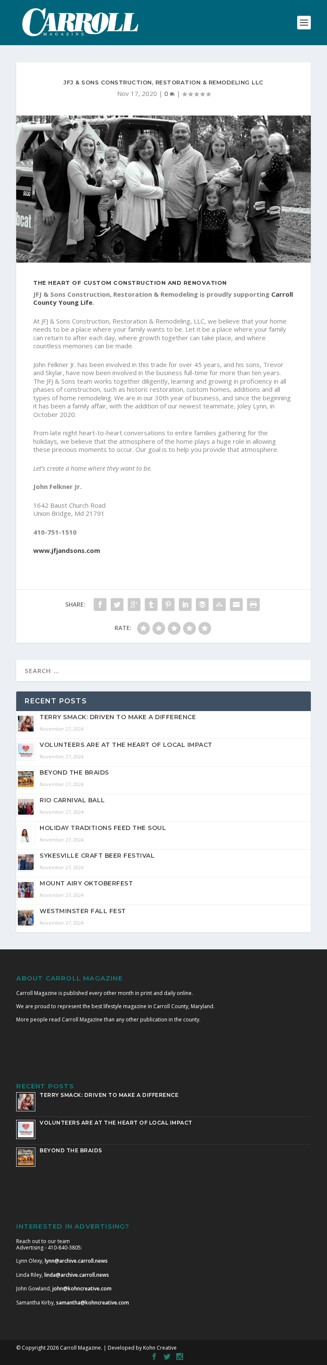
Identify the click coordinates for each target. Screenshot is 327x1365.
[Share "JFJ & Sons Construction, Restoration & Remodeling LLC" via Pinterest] (168, 604)
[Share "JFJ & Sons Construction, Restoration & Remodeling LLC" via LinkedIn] (185, 604)
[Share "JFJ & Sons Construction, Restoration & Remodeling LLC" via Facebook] (100, 604)
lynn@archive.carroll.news (76, 1260)
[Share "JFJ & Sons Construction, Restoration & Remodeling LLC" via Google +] (134, 604)
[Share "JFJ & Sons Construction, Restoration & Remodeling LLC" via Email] (236, 604)
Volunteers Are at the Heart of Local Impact (126, 745)
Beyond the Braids (74, 772)
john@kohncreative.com (82, 1288)
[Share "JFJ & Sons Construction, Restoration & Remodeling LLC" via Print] (253, 604)
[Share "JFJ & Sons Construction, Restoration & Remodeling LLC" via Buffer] (202, 604)
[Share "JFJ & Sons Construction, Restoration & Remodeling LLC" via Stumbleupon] (219, 604)
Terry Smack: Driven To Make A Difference (118, 717)
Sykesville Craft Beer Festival (97, 855)
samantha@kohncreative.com (92, 1302)
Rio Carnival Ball (72, 800)
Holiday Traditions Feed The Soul (103, 828)
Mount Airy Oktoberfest (86, 883)
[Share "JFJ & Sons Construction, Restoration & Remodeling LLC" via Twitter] (117, 604)
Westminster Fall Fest (83, 911)
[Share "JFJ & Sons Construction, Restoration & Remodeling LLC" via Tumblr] (151, 604)
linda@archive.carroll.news (76, 1274)
